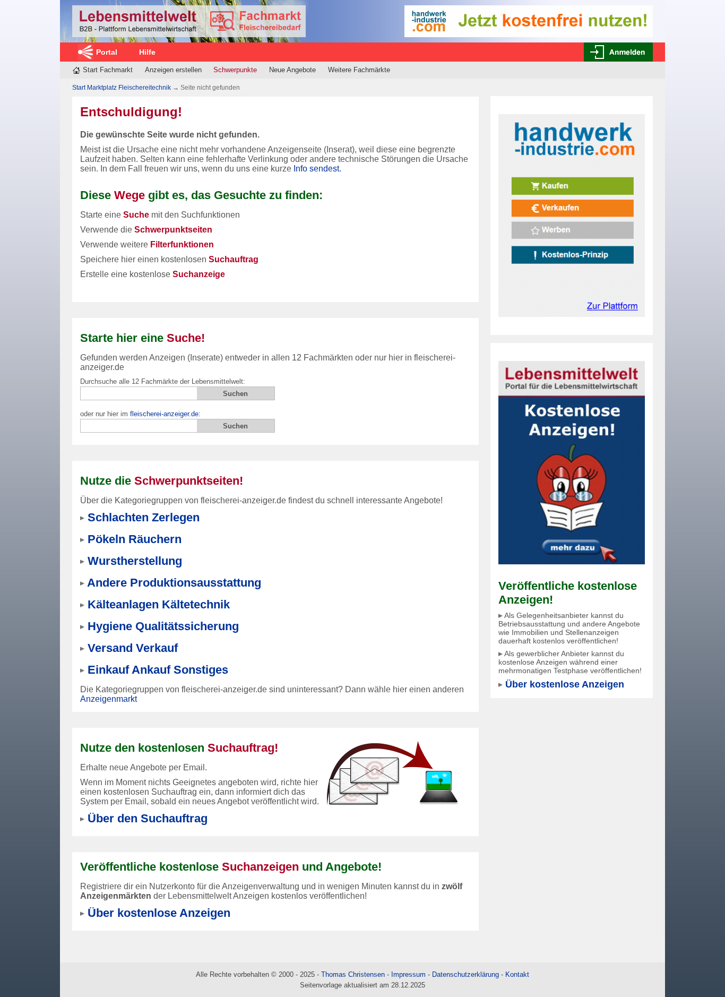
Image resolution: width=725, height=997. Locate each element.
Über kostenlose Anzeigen (564, 684)
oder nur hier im (140, 414)
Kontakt (517, 974)
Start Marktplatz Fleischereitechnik (121, 87)
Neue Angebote (292, 70)
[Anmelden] (618, 52)
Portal (106, 52)
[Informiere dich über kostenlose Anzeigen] (571, 462)
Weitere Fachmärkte (359, 70)
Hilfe (147, 52)
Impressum (408, 974)
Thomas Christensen (353, 974)
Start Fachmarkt (108, 70)
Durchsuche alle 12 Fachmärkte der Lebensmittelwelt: (162, 381)
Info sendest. (317, 168)
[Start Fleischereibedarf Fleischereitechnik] (189, 21)
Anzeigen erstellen (173, 70)
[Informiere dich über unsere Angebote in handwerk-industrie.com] (528, 20)
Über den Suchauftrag (148, 818)
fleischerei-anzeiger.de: (165, 414)
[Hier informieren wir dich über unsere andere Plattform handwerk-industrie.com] (571, 214)
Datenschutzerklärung (465, 974)
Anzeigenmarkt (108, 698)
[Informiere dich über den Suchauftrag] (391, 772)
